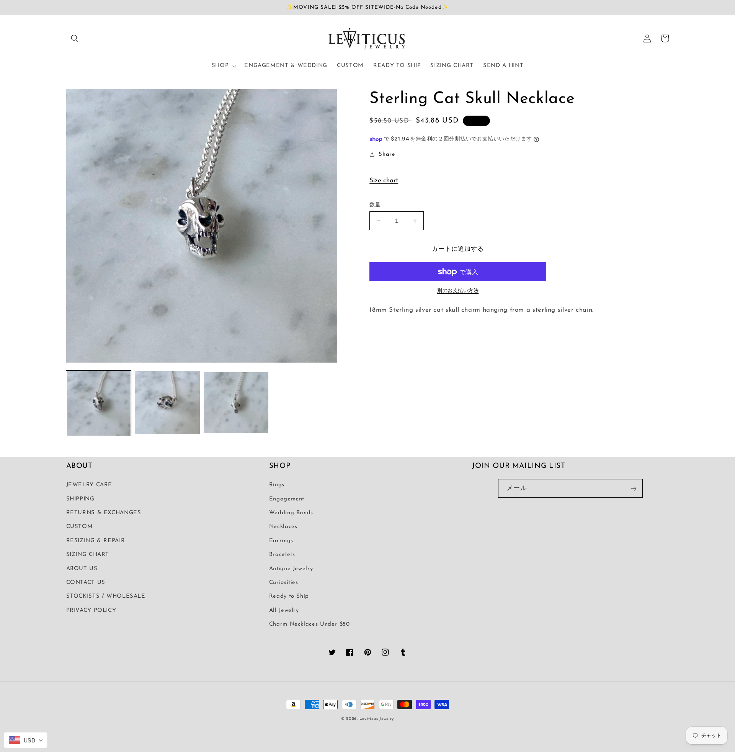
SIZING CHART (87, 554)
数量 (375, 205)
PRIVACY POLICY (91, 610)
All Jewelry (284, 610)
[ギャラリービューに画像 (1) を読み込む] (98, 403)
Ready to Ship (289, 596)
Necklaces (283, 527)
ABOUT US (82, 569)
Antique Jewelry (291, 569)
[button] (75, 38)
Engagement (286, 499)
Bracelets (282, 554)
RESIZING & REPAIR (95, 541)
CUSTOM (79, 527)
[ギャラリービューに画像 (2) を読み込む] (167, 403)
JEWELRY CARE (89, 485)
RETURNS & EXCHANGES (103, 513)
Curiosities (283, 582)
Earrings (281, 541)
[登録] (633, 488)
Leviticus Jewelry (376, 719)
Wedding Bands (291, 513)
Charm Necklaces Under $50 (309, 624)
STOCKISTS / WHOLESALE (105, 596)
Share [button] (387, 154)
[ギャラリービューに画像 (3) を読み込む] (236, 403)
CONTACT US (85, 582)
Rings (276, 485)
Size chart (383, 180)
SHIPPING (80, 499)
